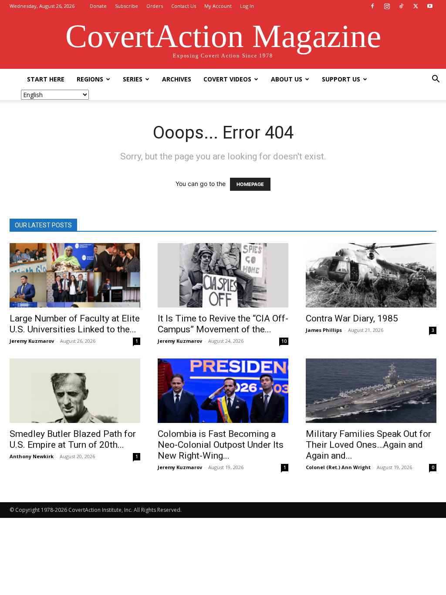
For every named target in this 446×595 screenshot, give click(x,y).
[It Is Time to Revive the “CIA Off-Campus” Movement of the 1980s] (223, 275)
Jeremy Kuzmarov (32, 341)
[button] (435, 80)
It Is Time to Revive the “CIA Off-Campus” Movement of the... (223, 324)
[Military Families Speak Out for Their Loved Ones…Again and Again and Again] (371, 390)
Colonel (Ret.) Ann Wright (338, 467)
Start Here (45, 79)
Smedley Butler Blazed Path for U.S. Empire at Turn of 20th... (73, 439)
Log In (247, 6)
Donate (98, 6)
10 (284, 341)
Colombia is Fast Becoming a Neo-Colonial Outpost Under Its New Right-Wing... (221, 445)
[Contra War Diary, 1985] (371, 275)
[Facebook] (372, 6)
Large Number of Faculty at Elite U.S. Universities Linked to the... (75, 324)
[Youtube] (429, 6)
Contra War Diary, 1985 (352, 318)
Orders (154, 6)
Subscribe (126, 6)
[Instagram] (386, 6)
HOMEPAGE (250, 184)
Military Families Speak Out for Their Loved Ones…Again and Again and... (368, 445)
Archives (176, 79)
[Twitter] (415, 6)
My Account (218, 6)
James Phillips (324, 330)
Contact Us (183, 6)
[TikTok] (401, 6)
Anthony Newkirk (32, 456)
